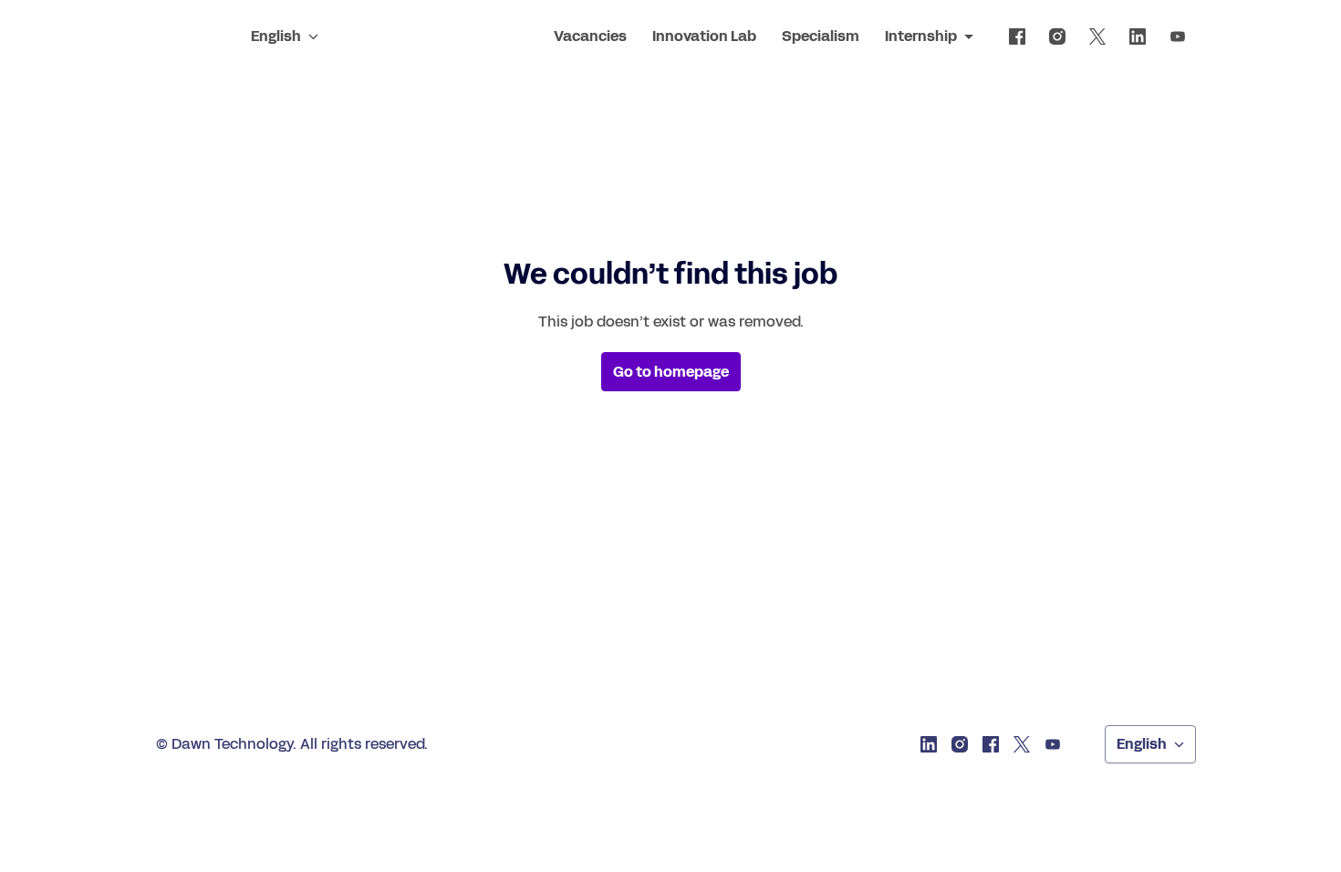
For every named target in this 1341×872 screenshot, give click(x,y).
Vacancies (590, 36)
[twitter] (1097, 36)
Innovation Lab (704, 36)
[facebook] (1017, 36)
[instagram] (1057, 36)
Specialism (820, 36)
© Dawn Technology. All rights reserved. (292, 743)
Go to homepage (671, 371)
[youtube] (1177, 36)
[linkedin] (1137, 36)
